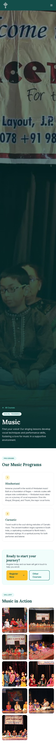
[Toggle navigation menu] (51, 5)
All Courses (10, 408)
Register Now (14, 575)
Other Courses (37, 575)
